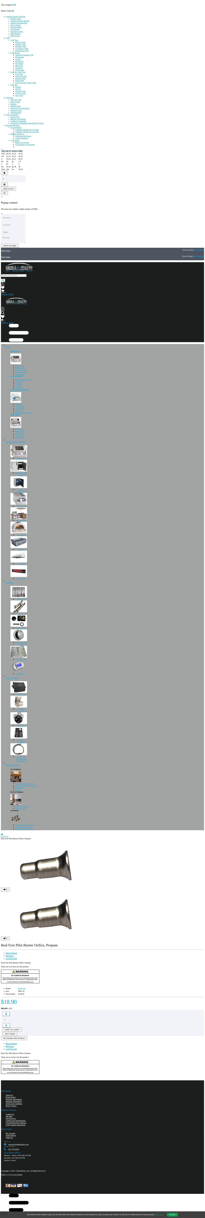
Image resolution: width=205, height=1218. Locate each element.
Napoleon (18, 386)
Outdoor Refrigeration (21, 491)
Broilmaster (19, 382)
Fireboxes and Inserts (22, 806)
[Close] (2, 149)
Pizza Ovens (21, 535)
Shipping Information (14, 1102)
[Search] (3, 280)
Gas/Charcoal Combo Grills (24, 413)
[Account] (2, 285)
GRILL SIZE (15, 415)
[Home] (2, 834)
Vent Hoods (21, 564)
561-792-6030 (13, 1149)
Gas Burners (19, 788)
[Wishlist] (2, 288)
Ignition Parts (21, 628)
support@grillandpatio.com (18, 1144)
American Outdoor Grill (22, 379)
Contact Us (10, 1114)
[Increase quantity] (4, 184)
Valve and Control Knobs (21, 644)
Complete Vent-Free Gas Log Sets (26, 786)
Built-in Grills (19, 366)
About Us (9, 1095)
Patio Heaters (21, 578)
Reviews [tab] (10, 955)
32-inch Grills (19, 433)
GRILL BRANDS (16, 376)
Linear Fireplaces (20, 809)
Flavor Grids (21, 599)
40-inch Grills (19, 438)
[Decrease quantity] (4, 173)
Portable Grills (19, 368)
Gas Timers (21, 726)
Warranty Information (14, 1099)
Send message (10, 246)
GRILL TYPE (15, 351)
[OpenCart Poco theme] (16, 304)
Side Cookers (21, 506)
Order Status (5, 251)
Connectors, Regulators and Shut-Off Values (21, 759)
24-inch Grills (19, 429)
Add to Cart (8, 189)
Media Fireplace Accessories (24, 829)
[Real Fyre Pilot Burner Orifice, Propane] (45, 890)
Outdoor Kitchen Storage (21, 474)
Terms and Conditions (14, 1104)
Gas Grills (18, 404)
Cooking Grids (21, 659)
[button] (105, 17)
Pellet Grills (19, 411)
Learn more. (159, 1215)
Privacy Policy (11, 1106)
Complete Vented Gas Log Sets (25, 784)
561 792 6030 (199, 250)
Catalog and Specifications (16, 1121)
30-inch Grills (19, 431)
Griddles (21, 550)
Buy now (10, 1034)
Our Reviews (11, 1119)
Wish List (9, 1138)
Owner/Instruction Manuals (16, 1123)
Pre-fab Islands (21, 521)
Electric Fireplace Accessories (24, 825)
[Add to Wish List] (5, 889)
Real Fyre (4, 836)
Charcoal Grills (20, 406)
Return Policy (11, 1097)
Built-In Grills (21, 459)
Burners (21, 614)
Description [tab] (11, 953)
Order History (11, 1135)
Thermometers (21, 674)
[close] (15, 5)
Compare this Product (15, 1038)
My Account (10, 1133)
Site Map (9, 1116)
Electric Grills (19, 374)
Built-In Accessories (21, 710)
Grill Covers (21, 695)
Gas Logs (18, 790)
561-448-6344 (198, 256)
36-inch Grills (19, 436)
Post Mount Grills (21, 372)
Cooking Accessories (21, 741)
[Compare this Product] (4, 193)
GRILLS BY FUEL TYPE (19, 390)
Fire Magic (18, 384)
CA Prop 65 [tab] (11, 958)
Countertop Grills (20, 370)
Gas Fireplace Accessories (23, 827)
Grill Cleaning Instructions (16, 1125)
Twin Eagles (19, 388)
